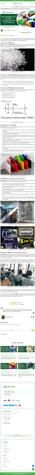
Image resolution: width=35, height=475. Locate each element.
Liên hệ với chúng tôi (6, 466)
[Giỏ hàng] (33, 3)
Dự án (4, 463)
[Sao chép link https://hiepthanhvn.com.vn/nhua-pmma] (27, 32)
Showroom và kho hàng (6, 461)
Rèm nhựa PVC (5, 446)
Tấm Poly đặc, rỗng (6, 443)
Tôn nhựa (4, 445)
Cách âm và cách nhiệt (6, 451)
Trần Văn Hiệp (5, 30)
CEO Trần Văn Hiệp (6, 457)
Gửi (32, 330)
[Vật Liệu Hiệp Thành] (17, 3)
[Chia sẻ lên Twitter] (24, 32)
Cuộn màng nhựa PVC (6, 448)
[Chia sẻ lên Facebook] (22, 32)
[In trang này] (28, 32)
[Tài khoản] (31, 3)
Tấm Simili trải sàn (5, 449)
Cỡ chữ (31, 32)
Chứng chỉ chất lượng (6, 460)
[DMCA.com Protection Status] (11, 405)
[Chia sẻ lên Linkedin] (25, 32)
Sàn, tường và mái (5, 452)
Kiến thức (4, 464)
